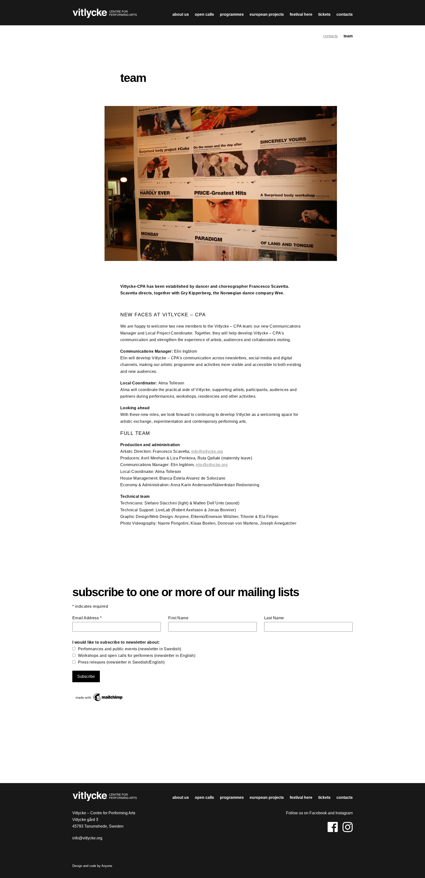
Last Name (274, 618)
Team (348, 36)
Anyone (106, 866)
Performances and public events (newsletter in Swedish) (129, 649)
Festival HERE (301, 14)
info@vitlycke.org (207, 451)
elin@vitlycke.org (212, 465)
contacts (344, 14)
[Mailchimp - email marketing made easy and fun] (99, 701)
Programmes (232, 14)
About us (180, 14)
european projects (267, 14)
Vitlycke (104, 14)
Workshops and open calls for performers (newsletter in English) (136, 655)
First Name (178, 618)
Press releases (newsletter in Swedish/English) (121, 662)
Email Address (87, 618)
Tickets (324, 14)
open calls (204, 14)
